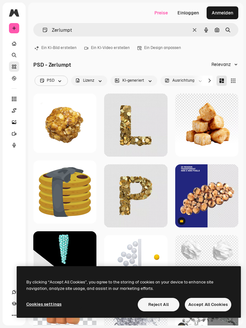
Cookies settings (44, 304)
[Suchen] (14, 55)
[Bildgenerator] (14, 122)
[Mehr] (14, 315)
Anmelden (222, 13)
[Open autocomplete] (42, 30)
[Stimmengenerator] (14, 145)
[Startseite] (14, 43)
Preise (161, 13)
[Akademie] (14, 304)
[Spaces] (14, 110)
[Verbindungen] (14, 292)
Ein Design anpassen (162, 47)
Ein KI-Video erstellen (110, 47)
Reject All (158, 304)
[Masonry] (222, 81)
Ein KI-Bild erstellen (59, 47)
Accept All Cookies (208, 304)
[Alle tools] (14, 99)
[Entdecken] (14, 78)
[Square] (233, 81)
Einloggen (188, 13)
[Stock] (14, 67)
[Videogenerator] (14, 133)
